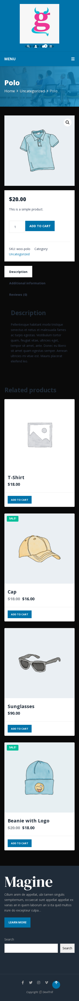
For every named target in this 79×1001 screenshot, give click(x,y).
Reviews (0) (18, 294)
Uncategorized (32, 90)
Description (18, 272)
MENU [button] (10, 58)
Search (9, 939)
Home (9, 90)
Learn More (18, 922)
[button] (68, 122)
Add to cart (40, 226)
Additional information (27, 283)
